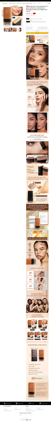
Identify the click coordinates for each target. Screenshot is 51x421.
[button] (14, 3)
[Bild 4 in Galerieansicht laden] (19, 30)
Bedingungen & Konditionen (40, 409)
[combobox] (42, 3)
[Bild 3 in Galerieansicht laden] (15, 30)
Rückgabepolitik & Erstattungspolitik (30, 410)
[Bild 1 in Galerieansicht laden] (6, 30)
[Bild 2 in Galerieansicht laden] (10, 30)
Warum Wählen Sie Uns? (17, 409)
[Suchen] (46, 3)
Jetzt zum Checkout (37, 33)
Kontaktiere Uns (6, 409)
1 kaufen (28, 21)
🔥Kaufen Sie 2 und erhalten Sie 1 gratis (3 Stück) (38, 21)
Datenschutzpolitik (28, 409)
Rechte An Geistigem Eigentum (8, 410)
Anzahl (27, 23)
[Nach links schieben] (3, 29)
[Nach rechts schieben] (22, 29)
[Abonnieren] (31, 415)
